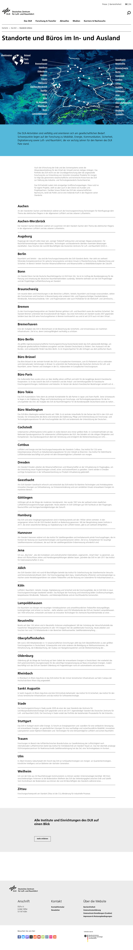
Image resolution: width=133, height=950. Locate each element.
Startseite (5, 28)
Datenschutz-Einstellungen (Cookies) (97, 913)
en (130, 4)
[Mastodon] (27, 938)
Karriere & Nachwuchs (94, 20)
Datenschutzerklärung (92, 910)
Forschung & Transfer (46, 20)
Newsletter (55, 910)
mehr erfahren (42, 838)
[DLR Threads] (31, 938)
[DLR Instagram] (46, 938)
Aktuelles (64, 20)
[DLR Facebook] (19, 938)
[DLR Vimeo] (42, 938)
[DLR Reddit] (35, 938)
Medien (76, 20)
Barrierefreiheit (115, 4)
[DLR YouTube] (39, 938)
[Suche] (129, 13)
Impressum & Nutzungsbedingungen (97, 916)
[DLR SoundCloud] (54, 938)
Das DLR (28, 20)
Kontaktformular (57, 907)
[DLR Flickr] (50, 938)
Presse (104, 4)
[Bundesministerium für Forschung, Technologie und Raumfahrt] (95, 944)
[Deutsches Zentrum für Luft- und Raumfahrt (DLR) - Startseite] (19, 12)
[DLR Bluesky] (23, 938)
